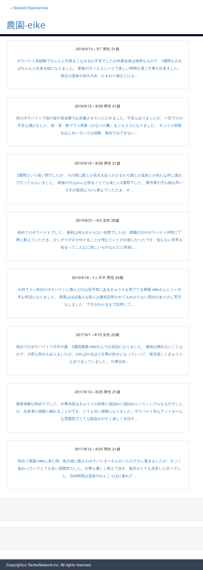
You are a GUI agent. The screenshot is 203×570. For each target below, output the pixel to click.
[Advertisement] (101, 509)
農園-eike (25, 25)
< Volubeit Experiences (29, 7)
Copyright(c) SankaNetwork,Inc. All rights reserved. (49, 564)
